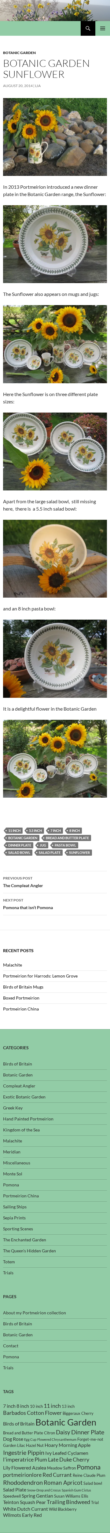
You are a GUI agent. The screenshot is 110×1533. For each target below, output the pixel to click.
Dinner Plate (19, 845)
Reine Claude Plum (89, 1475)
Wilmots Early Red (22, 1515)
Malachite (12, 964)
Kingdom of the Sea (21, 1129)
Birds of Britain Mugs (23, 986)
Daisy (63, 1432)
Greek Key (13, 1107)
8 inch (74, 830)
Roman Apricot (63, 1482)
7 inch (55, 830)
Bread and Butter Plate (67, 838)
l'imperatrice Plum (25, 1459)
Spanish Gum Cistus (76, 1490)
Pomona (11, 1184)
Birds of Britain (17, 1063)
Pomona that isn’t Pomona (28, 904)
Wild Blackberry (63, 1509)
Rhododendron (23, 1482)
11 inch (14, 830)
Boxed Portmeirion (21, 997)
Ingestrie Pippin (23, 1452)
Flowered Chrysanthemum (56, 1439)
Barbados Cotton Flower (32, 1413)
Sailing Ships (15, 1206)
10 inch (36, 1406)
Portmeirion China (21, 1008)
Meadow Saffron (61, 1468)
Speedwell (12, 1496)
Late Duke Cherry (68, 1459)
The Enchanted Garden (24, 1239)
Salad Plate (50, 852)
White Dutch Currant (25, 1509)
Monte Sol (12, 1173)
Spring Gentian (37, 1495)
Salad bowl (19, 852)
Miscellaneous (16, 1162)
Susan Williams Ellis (71, 1496)
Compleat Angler (19, 1085)
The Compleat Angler (23, 882)
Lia (38, 85)
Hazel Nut (35, 1445)
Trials (8, 1272)
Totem (9, 1261)
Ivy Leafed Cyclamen (66, 1453)
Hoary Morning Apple (67, 1445)
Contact (10, 1345)
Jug (43, 845)
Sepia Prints (14, 1217)
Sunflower (79, 852)
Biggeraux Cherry (78, 1413)
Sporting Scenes (18, 1228)
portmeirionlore (22, 1475)
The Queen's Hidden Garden (29, 1250)
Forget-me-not (90, 1439)
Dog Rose (13, 1439)
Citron (49, 1432)
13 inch (68, 1406)
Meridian (11, 1151)
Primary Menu (102, 28)
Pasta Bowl (65, 845)
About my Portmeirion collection (34, 1312)
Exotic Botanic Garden (24, 1096)
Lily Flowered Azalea (24, 1467)
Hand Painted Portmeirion (28, 1118)
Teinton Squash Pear (24, 1502)
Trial (95, 1502)
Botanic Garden (19, 52)
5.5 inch (35, 830)
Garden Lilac (14, 1445)
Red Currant (57, 1475)
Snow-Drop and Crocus (44, 1490)
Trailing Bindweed (68, 1502)
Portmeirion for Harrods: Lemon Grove (40, 975)
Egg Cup (30, 1439)
